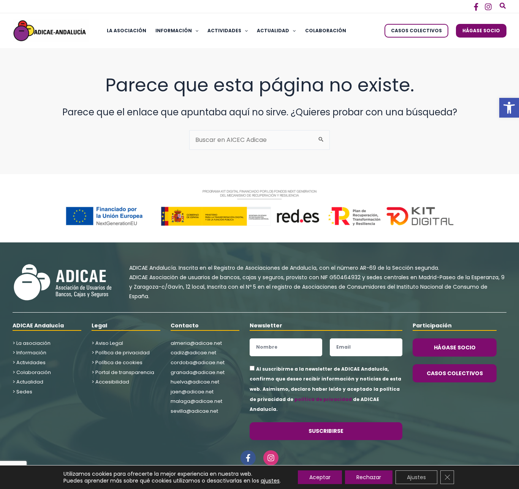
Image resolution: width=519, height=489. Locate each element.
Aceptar (320, 477)
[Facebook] (476, 7)
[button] (509, 108)
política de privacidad (323, 399)
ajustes (270, 480)
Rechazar (368, 477)
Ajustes (416, 477)
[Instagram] (488, 7)
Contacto (185, 325)
